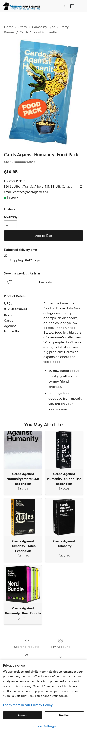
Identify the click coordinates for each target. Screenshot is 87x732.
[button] (22, 6)
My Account (60, 647)
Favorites (60, 662)
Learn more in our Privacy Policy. (28, 705)
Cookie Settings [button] (43, 726)
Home (8, 27)
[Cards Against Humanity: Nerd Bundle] (23, 584)
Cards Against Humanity (38, 32)
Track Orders (26, 662)
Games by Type (43, 27)
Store (22, 27)
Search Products (26, 647)
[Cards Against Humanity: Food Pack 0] (43, 92)
